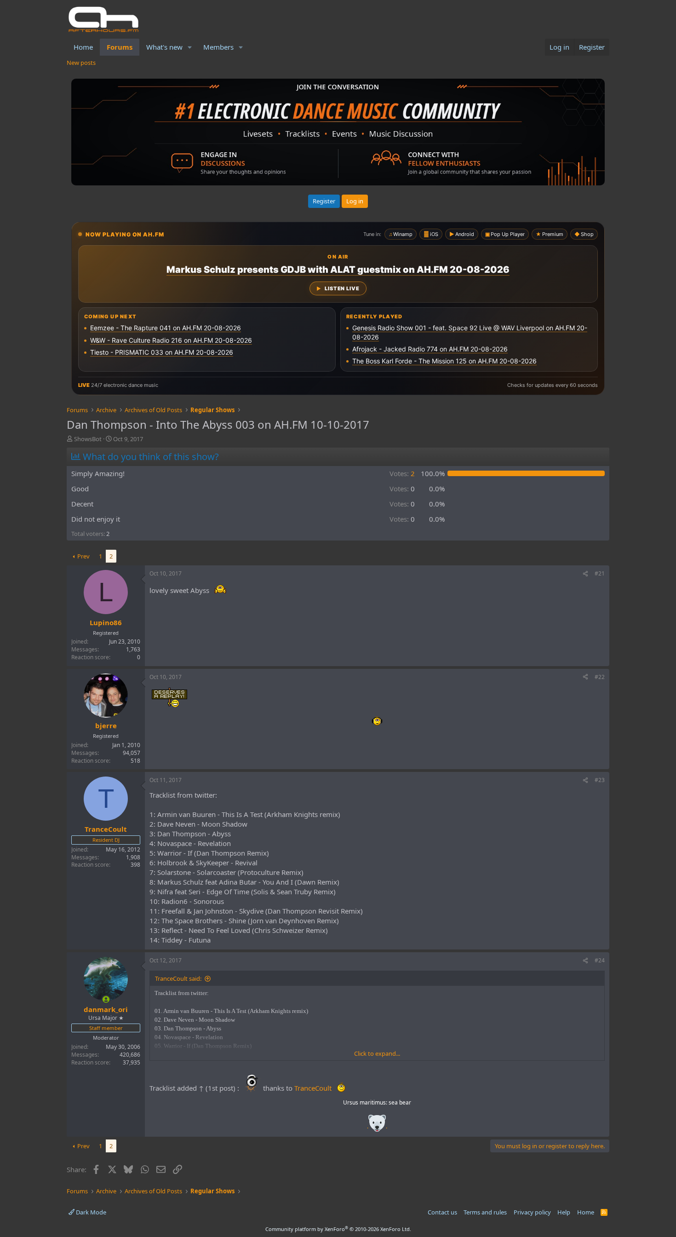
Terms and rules (485, 1212)
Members (218, 47)
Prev (83, 556)
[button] (189, 47)
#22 (600, 677)
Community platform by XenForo (338, 1228)
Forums (119, 47)
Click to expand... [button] (377, 1053)
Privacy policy (532, 1212)
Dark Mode (90, 1212)
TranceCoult (313, 1088)
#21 (600, 573)
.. (377, 1126)
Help (563, 1212)
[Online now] (106, 999)
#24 (600, 960)
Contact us (442, 1212)
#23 (600, 780)
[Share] (585, 574)
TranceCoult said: (178, 978)
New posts (81, 62)
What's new (164, 47)
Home (83, 47)
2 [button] (402, 473)
